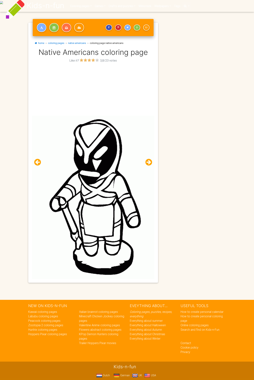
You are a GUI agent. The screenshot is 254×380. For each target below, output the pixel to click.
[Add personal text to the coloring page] (41, 27)
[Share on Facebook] (109, 28)
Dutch (106, 375)
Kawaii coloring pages (42, 312)
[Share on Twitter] (127, 28)
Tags (177, 6)
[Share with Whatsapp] (137, 28)
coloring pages (56, 43)
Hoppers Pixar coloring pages (47, 334)
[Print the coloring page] (66, 27)
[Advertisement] (93, 89)
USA (153, 375)
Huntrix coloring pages (42, 329)
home (40, 43)
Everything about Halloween (148, 325)
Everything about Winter (145, 338)
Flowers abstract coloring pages (100, 329)
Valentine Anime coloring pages (99, 325)
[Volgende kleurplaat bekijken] (147, 162)
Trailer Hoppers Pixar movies (97, 343)
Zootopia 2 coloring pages (45, 325)
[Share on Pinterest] (118, 28)
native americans (77, 43)
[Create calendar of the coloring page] (54, 27)
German (125, 375)
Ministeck (145, 6)
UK (140, 375)
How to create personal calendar (202, 312)
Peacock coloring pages (44, 321)
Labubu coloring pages (43, 316)
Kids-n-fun (45, 5)
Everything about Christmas (147, 334)
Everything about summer (146, 321)
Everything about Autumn (146, 329)
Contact (186, 343)
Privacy (185, 352)
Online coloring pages (195, 325)
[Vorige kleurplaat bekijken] (39, 162)
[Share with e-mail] (146, 28)
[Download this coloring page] (79, 27)
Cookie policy (189, 347)
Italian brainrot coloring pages (98, 312)
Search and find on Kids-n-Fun (200, 329)
